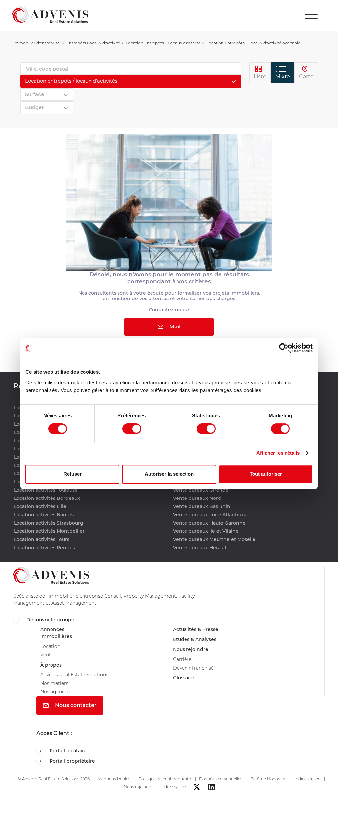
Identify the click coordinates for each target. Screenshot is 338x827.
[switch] (131, 428)
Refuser (72, 474)
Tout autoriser (266, 474)
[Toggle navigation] (311, 15)
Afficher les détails (278, 453)
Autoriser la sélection (169, 474)
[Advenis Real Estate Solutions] (50, 14)
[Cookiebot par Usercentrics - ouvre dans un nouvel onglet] (284, 348)
